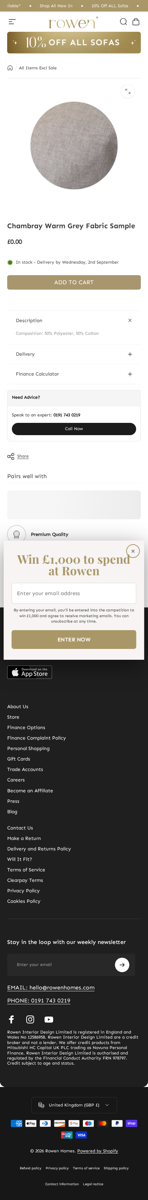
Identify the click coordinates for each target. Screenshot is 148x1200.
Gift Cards (18, 759)
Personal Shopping (28, 748)
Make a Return (24, 838)
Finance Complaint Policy (36, 738)
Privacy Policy (23, 891)
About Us (17, 706)
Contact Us (20, 828)
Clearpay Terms (25, 880)
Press (13, 801)
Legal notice (93, 1184)
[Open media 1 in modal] (128, 91)
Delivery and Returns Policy (39, 849)
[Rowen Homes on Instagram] (30, 1019)
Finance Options (26, 727)
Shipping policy (116, 1168)
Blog (12, 812)
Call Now (74, 428)
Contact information (62, 1184)
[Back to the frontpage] (10, 68)
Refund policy (30, 1168)
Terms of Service (26, 870)
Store (13, 717)
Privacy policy (57, 1168)
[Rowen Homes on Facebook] (11, 1019)
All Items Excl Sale (38, 67)
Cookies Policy (24, 901)
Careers (16, 780)
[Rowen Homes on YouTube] (49, 1019)
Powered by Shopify (97, 1150)
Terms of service (86, 1168)
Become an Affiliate (30, 791)
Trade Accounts (25, 769)
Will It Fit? (19, 859)
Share (23, 456)
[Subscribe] (122, 965)
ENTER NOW (74, 639)
